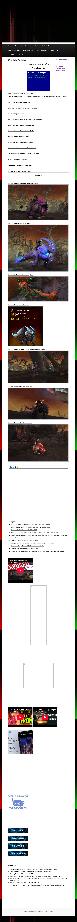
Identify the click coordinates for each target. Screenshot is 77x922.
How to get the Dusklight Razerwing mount (20, 386)
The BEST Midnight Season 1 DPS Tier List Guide (24, 540)
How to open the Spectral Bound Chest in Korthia (22, 148)
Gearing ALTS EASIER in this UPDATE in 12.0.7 (24, 530)
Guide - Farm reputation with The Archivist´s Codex (22, 108)
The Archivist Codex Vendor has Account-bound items (23, 153)
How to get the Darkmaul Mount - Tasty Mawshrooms (23, 183)
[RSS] (17, 467)
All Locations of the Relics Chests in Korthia (20, 142)
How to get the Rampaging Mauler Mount (19, 223)
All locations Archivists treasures (17, 160)
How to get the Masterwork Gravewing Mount (20, 275)
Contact (21, 54)
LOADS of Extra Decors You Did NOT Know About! (24, 548)
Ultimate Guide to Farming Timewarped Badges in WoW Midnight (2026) (30, 527)
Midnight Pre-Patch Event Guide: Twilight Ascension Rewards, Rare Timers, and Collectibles (36, 543)
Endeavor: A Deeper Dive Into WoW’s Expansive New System (27, 546)
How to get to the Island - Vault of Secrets (19, 171)
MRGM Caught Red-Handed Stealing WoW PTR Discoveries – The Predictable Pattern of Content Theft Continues (38, 879)
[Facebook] (11, 467)
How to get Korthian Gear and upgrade (19, 102)
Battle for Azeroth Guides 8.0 (50, 46)
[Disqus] (38, 496)
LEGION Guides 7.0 (14, 50)
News (10, 46)
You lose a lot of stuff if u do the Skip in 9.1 (20, 165)
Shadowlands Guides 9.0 (32, 46)
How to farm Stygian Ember (16, 114)
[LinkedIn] (15, 467)
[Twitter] (13, 467)
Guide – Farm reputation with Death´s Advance (21, 125)
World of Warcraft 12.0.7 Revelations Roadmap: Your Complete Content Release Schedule (35, 532)
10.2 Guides (11, 54)
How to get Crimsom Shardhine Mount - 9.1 (20, 423)
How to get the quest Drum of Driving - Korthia (21, 131)
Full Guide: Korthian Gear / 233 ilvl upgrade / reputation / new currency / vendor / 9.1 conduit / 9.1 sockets (37, 97)
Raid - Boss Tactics (41, 50)
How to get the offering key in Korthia (18, 136)
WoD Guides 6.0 (28, 50)
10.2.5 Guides (54, 50)
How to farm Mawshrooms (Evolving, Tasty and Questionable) (25, 119)
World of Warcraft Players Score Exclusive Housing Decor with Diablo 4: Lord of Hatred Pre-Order (37, 551)
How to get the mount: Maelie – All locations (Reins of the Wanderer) (27, 349)
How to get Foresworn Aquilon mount (18, 305)
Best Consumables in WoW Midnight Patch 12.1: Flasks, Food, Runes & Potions (32, 524)
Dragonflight (18, 46)
